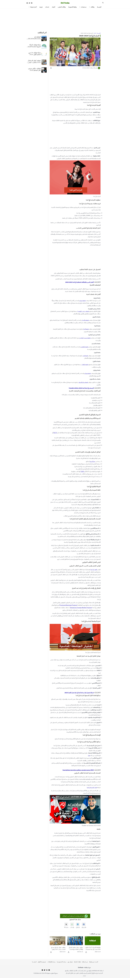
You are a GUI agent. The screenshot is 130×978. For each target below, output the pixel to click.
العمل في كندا (94, 569)
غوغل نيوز (70, 962)
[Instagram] (27, 3)
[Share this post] (51, 68)
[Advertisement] (65, 19)
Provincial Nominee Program (68, 605)
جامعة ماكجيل (85, 320)
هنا (89, 755)
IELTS (55, 433)
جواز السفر (92, 461)
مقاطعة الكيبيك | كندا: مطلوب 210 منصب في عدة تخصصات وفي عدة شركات (93, 948)
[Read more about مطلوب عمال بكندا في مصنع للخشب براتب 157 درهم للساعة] (57, 941)
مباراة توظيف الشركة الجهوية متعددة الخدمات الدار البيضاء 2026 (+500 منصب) (34, 45)
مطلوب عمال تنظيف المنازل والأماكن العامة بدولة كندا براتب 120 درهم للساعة (76, 948)
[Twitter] (29, 3)
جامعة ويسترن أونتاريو (85, 338)
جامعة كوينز (85, 356)
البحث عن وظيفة (93, 962)
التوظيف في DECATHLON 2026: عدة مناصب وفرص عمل (34, 37)
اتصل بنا (34, 962)
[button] (103, 3)
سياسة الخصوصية (61, 962)
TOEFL (82, 471)
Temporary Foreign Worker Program (81, 608)
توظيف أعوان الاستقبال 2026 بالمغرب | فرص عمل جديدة (34, 61)
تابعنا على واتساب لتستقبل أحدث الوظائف (73, 916)
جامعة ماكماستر (85, 347)
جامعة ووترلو (88, 373)
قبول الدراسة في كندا (92, 787)
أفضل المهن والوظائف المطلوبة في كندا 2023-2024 (79, 282)
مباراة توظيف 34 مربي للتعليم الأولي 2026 (34, 53)
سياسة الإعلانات (51, 962)
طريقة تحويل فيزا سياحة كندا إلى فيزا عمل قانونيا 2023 (79, 693)
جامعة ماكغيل (85, 364)
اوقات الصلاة (77, 962)
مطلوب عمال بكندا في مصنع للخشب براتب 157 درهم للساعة (58, 948)
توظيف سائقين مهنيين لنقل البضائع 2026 (34, 69)
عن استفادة (85, 962)
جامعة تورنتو (83, 301)
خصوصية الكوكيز (42, 962)
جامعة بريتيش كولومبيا (83, 311)
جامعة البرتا (86, 329)
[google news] (47, 970)
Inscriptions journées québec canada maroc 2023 (78, 770)
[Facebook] (31, 3)
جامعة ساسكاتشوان (83, 382)
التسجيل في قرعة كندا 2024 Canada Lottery (81, 388)
